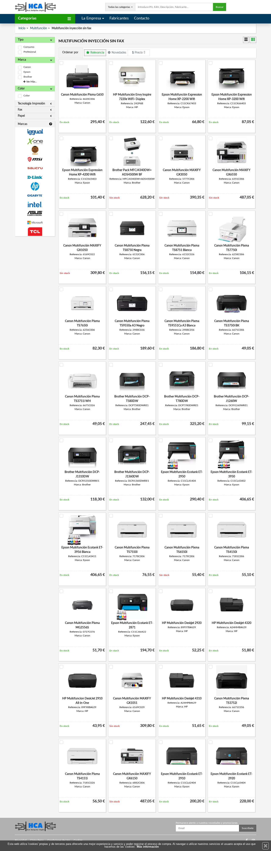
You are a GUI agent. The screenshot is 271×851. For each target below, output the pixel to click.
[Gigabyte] (35, 195)
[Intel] (35, 204)
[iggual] (35, 132)
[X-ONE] (35, 141)
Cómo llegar (37, 840)
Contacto (141, 18)
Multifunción (38, 28)
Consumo (29, 47)
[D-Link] (35, 177)
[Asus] (35, 213)
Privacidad (20, 840)
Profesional (30, 52)
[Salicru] (35, 168)
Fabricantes (119, 18)
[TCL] (35, 231)
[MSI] (35, 159)
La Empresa (91, 18)
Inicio (21, 28)
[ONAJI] (35, 150)
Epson (27, 72)
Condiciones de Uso (58, 840)
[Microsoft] (35, 222)
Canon (27, 67)
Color (27, 95)
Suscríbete (247, 828)
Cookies (78, 840)
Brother (28, 76)
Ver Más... (31, 81)
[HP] (35, 186)
